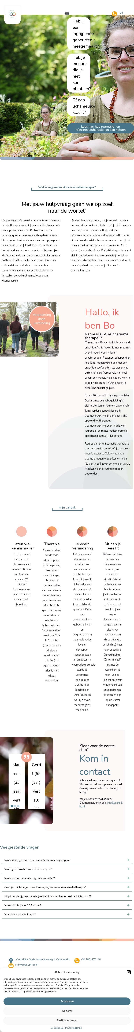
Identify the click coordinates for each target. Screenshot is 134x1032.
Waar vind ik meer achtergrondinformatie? (29, 878)
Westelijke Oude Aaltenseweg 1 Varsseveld (42, 959)
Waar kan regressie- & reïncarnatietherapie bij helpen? (37, 860)
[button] (129, 972)
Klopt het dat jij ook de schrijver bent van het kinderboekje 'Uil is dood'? (47, 896)
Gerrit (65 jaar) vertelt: (16, 782)
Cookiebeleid (57, 1028)
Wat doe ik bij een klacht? (20, 914)
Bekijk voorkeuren (67, 1020)
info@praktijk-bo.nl (26, 965)
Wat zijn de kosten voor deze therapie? (28, 869)
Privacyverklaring (73, 1028)
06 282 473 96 (122, 17)
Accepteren (67, 1001)
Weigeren (67, 1010)
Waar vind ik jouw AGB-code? (22, 905)
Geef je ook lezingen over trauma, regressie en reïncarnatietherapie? (45, 887)
